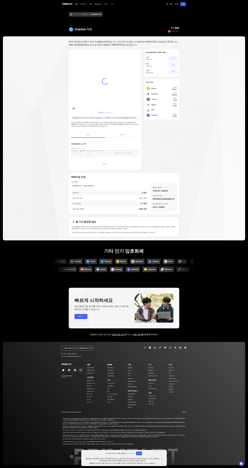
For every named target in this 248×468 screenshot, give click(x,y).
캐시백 (109, 402)
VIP (108, 391)
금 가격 (89, 399)
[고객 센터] (167, 4)
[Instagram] (150, 347)
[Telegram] (175, 347)
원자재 (129, 373)
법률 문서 (171, 389)
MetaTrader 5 (111, 373)
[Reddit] (180, 347)
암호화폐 (85, 14)
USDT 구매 (151, 401)
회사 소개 (171, 367)
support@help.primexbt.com (74, 356)
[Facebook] (160, 347)
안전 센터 (171, 392)
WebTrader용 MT (132, 405)
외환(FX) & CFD (91, 370)
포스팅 (150, 386)
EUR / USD (89, 394)
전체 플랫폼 (110, 376)
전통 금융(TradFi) (132, 386)
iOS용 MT (130, 396)
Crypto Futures (91, 367)
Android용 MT (131, 394)
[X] (145, 347)
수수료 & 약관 (110, 383)
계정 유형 (109, 396)
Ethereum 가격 (91, 383)
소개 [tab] (88, 134)
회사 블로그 (172, 384)
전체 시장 (130, 384)
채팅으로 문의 (118, 334)
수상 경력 (171, 376)
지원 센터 (136, 334)
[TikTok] (170, 347)
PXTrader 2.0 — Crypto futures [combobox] (82, 186)
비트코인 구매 (152, 396)
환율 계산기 (151, 370)
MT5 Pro (130, 407)
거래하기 (173, 58)
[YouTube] (165, 347)
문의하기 (171, 386)
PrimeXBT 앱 (110, 370)
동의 (139, 453)
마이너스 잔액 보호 (112, 394)
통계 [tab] (122, 134)
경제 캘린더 (151, 373)
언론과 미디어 (172, 378)
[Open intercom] (241, 463)
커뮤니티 (171, 370)
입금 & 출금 (110, 386)
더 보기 (104, 164)
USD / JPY (89, 396)
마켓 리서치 (151, 383)
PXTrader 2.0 (110, 367)
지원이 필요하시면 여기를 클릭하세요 (76, 348)
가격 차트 (150, 367)
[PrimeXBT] (67, 4)
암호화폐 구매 (90, 373)
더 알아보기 (131, 453)
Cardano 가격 (90, 391)
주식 (129, 376)
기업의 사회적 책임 (174, 381)
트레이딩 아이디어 (153, 376)
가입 (183, 4)
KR (171, 4)
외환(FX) (130, 367)
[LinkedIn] (155, 347)
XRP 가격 (89, 386)
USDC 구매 (151, 404)
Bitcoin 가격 (90, 380)
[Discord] (185, 347)
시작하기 (80, 316)
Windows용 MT (132, 402)
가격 (76, 14)
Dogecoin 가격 (91, 388)
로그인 (177, 4)
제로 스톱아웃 (111, 399)
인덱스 (129, 370)
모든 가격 (89, 402)
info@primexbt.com (72, 353)
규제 (170, 373)
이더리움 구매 (152, 398)
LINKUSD (100, 112)
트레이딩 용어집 (152, 388)
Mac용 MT (130, 399)
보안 (108, 388)
